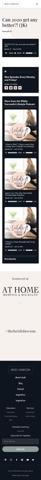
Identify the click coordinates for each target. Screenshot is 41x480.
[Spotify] (11, 87)
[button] (37, 4)
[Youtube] (28, 460)
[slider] (29, 53)
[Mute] (23, 53)
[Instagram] (11, 460)
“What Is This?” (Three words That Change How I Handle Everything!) (19, 145)
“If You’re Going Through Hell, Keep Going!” (20, 243)
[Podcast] (6, 87)
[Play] (6, 53)
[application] (20, 53)
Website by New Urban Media (20, 475)
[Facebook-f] (16, 460)
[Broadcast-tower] (20, 87)
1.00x (34, 53)
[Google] (15, 87)
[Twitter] (33, 460)
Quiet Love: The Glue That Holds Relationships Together (18, 194)
